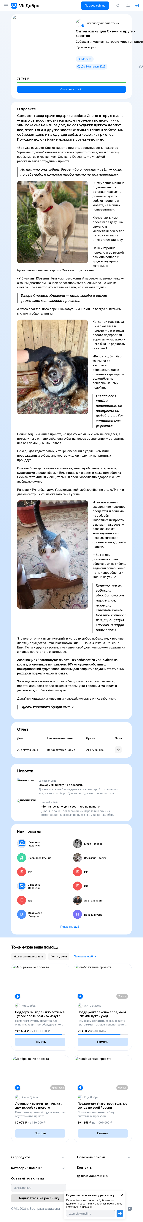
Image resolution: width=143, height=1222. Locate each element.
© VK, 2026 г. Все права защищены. (35, 1208)
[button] (38, 1157)
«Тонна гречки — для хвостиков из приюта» (71, 806)
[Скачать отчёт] (118, 749)
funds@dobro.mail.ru (95, 1175)
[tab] (28, 956)
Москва (86, 59)
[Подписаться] (120, 1213)
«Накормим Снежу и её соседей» (61, 785)
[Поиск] (119, 5)
